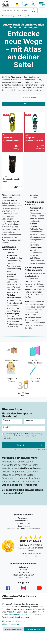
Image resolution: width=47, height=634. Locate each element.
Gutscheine (23, 567)
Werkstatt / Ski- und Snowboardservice (23, 528)
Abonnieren (22, 445)
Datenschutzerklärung (18, 614)
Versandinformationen (23, 521)
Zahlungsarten (23, 518)
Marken (22, 16)
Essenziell (10, 621)
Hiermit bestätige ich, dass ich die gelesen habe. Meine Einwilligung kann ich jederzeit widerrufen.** (23, 436)
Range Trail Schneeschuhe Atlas (34, 137)
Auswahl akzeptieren (13, 629)
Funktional (23, 621)
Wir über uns (23, 572)
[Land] (17, 4)
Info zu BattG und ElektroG (23, 575)
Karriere (23, 569)
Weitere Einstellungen (10, 624)
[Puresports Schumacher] (8, 4)
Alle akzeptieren (34, 629)
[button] (41, 4)
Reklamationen (24, 526)
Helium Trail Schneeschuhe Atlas (11, 137)
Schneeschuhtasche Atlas (11, 179)
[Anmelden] (33, 4)
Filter (24, 104)
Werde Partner (23, 577)
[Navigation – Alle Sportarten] (42, 10)
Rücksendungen (23, 523)
